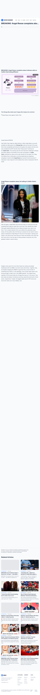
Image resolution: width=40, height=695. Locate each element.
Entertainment (20, 682)
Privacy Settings (36, 691)
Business (19, 679)
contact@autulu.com (4, 682)
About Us (25, 677)
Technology (20, 677)
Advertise (25, 682)
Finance (19, 684)
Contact (25, 679)
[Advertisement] (20, 9)
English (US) (31, 691)
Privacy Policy (33, 677)
